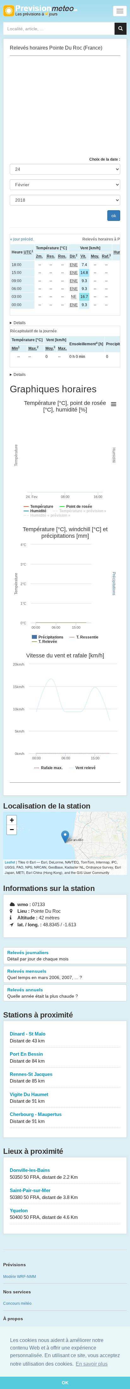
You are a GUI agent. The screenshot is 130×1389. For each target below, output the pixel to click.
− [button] (12, 830)
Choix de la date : (104, 159)
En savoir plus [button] (92, 1364)
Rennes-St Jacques (31, 1077)
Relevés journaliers (37, 955)
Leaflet (10, 861)
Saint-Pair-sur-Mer (44, 1194)
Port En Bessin (27, 1057)
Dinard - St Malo (27, 1037)
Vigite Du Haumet (29, 1098)
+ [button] (12, 820)
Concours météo (17, 1303)
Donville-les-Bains (44, 1173)
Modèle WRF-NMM (19, 1276)
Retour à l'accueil (40, 10)
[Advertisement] (65, 106)
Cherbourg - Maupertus (36, 1118)
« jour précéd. (22, 239)
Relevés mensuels (44, 974)
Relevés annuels (42, 993)
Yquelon (44, 1214)
